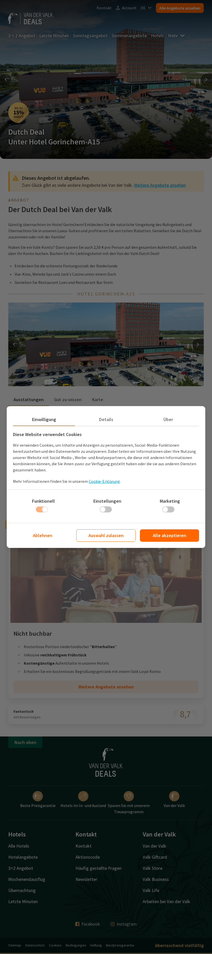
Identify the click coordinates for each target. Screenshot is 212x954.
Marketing (170, 501)
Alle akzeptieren (169, 535)
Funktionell (43, 501)
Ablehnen (42, 535)
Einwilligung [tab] (44, 419)
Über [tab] (168, 419)
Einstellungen (107, 501)
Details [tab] (106, 419)
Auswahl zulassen (106, 535)
